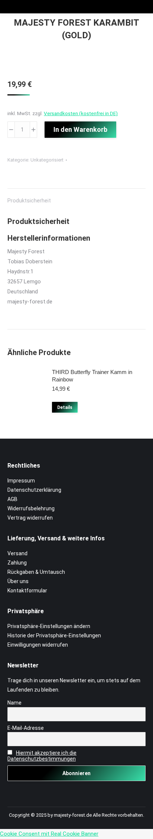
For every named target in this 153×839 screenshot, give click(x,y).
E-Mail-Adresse (25, 728)
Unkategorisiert (47, 160)
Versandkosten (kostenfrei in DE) (81, 113)
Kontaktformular (27, 591)
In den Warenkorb (80, 129)
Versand (17, 553)
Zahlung (17, 563)
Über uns (18, 581)
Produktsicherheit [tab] (29, 200)
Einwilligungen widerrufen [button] (37, 645)
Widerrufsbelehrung (31, 508)
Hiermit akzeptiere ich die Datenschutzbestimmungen (41, 756)
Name (14, 703)
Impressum (21, 481)
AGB (12, 499)
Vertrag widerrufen (30, 518)
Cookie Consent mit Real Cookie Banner (49, 833)
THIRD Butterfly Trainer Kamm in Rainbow (92, 376)
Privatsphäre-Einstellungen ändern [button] (48, 626)
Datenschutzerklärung (34, 490)
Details (64, 407)
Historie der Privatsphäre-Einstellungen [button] (54, 635)
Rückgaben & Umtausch (36, 572)
